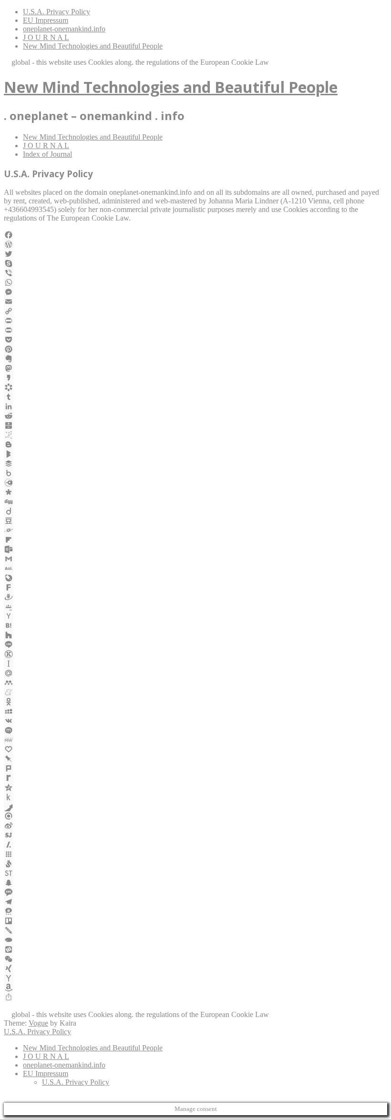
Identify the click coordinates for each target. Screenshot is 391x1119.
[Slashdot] (195, 844)
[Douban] (195, 520)
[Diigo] (195, 511)
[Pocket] (195, 339)
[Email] (195, 301)
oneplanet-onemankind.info (64, 29)
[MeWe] (195, 740)
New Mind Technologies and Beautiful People (93, 46)
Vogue (38, 1023)
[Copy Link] (195, 311)
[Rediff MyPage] (195, 778)
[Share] (195, 997)
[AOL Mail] (195, 568)
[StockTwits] (195, 873)
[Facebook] (195, 235)
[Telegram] (195, 902)
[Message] (195, 892)
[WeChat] (195, 959)
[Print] (195, 320)
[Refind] (195, 816)
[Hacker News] (195, 616)
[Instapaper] (195, 663)
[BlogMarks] (195, 454)
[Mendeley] (195, 682)
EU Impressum (45, 20)
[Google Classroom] (195, 606)
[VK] (195, 721)
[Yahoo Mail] (195, 978)
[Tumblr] (195, 397)
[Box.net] (195, 473)
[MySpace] (195, 711)
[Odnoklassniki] (195, 701)
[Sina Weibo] (195, 825)
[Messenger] (195, 292)
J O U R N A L (46, 37)
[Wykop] (195, 949)
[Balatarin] (195, 425)
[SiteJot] (195, 835)
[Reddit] (195, 416)
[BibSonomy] (195, 435)
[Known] (195, 654)
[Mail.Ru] (195, 673)
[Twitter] (195, 254)
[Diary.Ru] (195, 482)
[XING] (195, 968)
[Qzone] (195, 787)
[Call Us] (19, 1006)
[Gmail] (195, 559)
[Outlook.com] (195, 549)
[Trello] (195, 921)
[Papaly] (195, 749)
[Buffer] (195, 463)
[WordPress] (195, 244)
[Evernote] (195, 358)
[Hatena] (195, 625)
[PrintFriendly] (195, 330)
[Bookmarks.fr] (195, 387)
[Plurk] (195, 768)
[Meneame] (195, 692)
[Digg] (195, 501)
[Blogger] (195, 444)
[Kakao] (195, 378)
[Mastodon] (195, 368)
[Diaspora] (195, 492)
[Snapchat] (195, 882)
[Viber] (195, 273)
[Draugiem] (195, 597)
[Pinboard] (195, 759)
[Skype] (195, 263)
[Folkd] (195, 530)
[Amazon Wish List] (195, 987)
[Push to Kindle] (195, 797)
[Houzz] (195, 635)
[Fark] (195, 587)
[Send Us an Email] (9, 1006)
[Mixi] (195, 730)
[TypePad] (195, 940)
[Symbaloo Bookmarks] (195, 854)
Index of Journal (47, 154)
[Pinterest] (195, 349)
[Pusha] (195, 806)
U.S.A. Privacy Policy (56, 12)
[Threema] (195, 911)
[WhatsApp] (195, 282)
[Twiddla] (195, 930)
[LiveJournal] (195, 578)
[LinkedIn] (195, 406)
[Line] (195, 644)
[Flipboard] (195, 539)
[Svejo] (195, 863)
